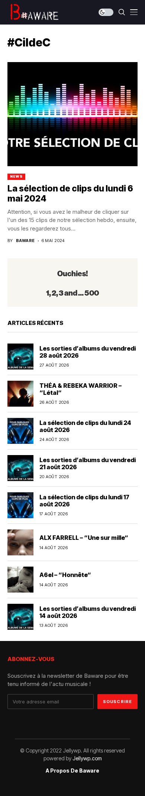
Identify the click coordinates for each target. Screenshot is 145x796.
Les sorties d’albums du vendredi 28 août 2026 (87, 352)
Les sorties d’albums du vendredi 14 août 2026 (87, 612)
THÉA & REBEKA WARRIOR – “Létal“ (80, 389)
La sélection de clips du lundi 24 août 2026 (85, 426)
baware (25, 240)
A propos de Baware (72, 771)
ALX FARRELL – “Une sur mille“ (83, 537)
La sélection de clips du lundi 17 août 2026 (84, 500)
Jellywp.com (87, 758)
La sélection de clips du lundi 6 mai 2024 (70, 193)
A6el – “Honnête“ (65, 575)
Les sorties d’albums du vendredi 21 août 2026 (87, 463)
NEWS (16, 176)
